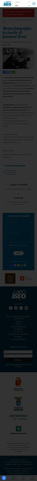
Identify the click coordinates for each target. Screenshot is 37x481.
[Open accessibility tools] (4, 478)
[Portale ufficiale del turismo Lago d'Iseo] (7, 3)
